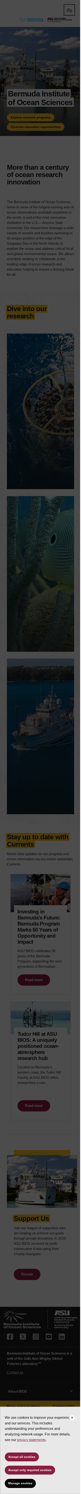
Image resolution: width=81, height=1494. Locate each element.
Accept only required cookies (30, 1470)
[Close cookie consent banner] (72, 1418)
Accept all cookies (21, 1457)
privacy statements (31, 1440)
